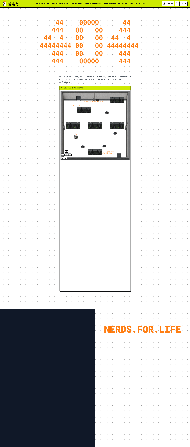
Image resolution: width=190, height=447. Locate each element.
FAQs (131, 4)
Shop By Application (59, 4)
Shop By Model (76, 4)
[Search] (177, 3)
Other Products (110, 4)
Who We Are (122, 4)
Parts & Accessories (92, 4)
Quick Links (140, 4)
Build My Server (42, 4)
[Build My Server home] (11, 3)
